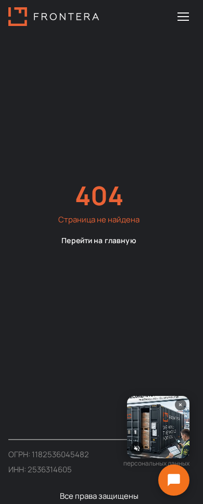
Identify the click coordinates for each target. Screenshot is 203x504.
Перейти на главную (98, 240)
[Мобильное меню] (183, 16)
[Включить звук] (137, 448)
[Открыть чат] (173, 480)
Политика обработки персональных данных (156, 458)
